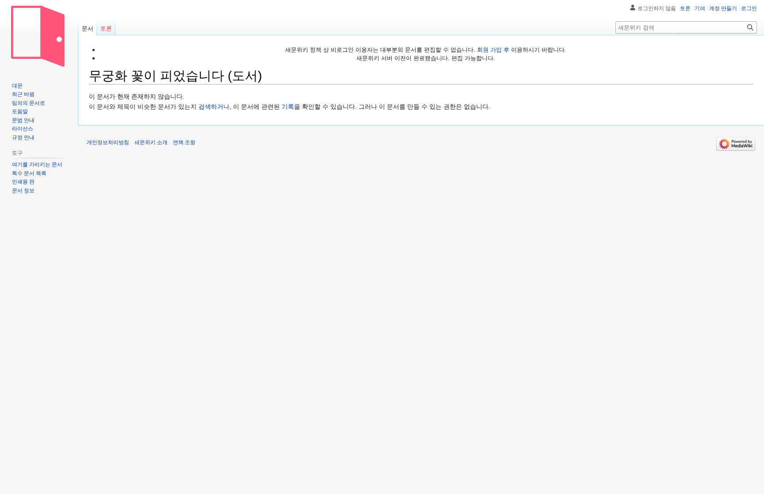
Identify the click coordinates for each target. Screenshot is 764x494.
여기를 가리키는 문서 (37, 164)
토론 (685, 8)
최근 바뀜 (23, 94)
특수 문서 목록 (29, 173)
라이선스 (22, 129)
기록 (288, 106)
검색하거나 (214, 106)
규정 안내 (23, 137)
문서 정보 (23, 191)
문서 (87, 28)
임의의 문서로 (28, 103)
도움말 (20, 111)
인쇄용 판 (23, 182)
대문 (17, 86)
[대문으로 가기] (39, 35)
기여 (700, 8)
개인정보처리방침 (108, 142)
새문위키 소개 (151, 142)
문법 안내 (23, 120)
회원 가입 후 (493, 49)
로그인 (749, 8)
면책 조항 (184, 142)
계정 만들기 (723, 8)
